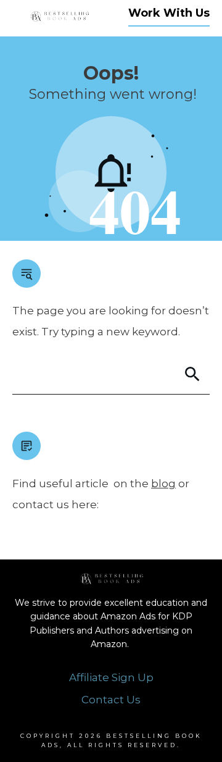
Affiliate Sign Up (111, 677)
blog (163, 483)
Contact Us (111, 699)
